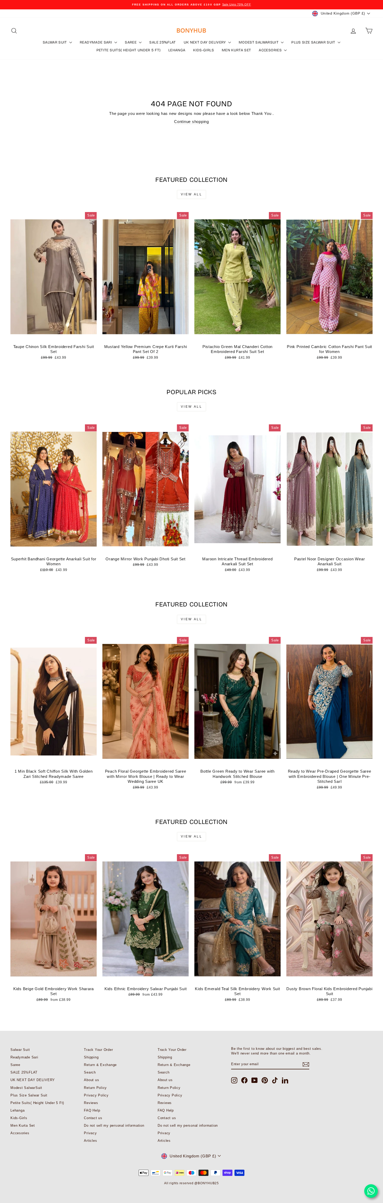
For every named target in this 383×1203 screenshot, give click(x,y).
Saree (131, 42)
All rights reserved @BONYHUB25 (191, 1183)
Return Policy (95, 1088)
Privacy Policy (96, 1095)
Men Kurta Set (236, 50)
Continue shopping (191, 121)
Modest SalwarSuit (259, 42)
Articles (90, 1141)
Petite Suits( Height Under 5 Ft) (128, 50)
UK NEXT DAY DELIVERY (205, 42)
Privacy (90, 1133)
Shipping (91, 1057)
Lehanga (176, 50)
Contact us (93, 1118)
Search (90, 1072)
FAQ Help (92, 1110)
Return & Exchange (100, 1065)
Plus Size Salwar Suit (313, 42)
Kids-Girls (203, 50)
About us (91, 1080)
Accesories (271, 50)
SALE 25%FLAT (162, 42)
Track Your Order (98, 1050)
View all (191, 194)
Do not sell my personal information (114, 1125)
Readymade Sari (96, 42)
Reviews (91, 1103)
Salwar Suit (55, 42)
